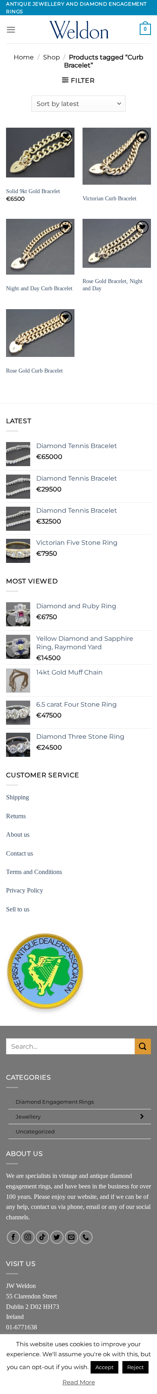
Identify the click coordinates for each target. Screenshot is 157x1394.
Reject (135, 1367)
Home (24, 57)
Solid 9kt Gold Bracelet (33, 191)
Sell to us (17, 909)
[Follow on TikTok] (42, 1237)
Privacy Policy (24, 890)
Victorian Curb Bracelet (109, 199)
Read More (78, 1382)
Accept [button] (104, 1367)
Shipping (17, 797)
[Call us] (86, 1237)
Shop (51, 57)
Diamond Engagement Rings (55, 1101)
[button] (11, 29)
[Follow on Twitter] (57, 1237)
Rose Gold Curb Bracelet (34, 371)
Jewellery (28, 1116)
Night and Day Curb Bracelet (39, 288)
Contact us (19, 853)
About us (17, 834)
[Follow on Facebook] (13, 1237)
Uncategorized (35, 1131)
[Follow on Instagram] (28, 1237)
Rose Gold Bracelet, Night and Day (113, 284)
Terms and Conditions (34, 871)
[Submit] (143, 1046)
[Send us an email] (71, 1237)
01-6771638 (21, 1327)
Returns (16, 816)
